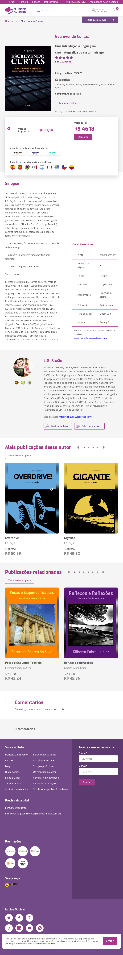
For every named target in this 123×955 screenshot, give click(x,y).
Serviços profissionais (44, 766)
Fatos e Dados (12, 777)
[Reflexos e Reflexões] (91, 623)
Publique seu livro (76, 1)
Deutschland (51, 1)
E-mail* (83, 766)
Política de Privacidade (44, 943)
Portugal (23, 1)
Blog (7, 766)
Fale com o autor (91, 426)
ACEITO (110, 941)
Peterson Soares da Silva (18, 667)
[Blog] (40, 928)
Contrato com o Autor (16, 789)
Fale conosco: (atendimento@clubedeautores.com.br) (33, 813)
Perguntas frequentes (16, 807)
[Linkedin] (19, 928)
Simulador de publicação (50, 789)
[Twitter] (9, 918)
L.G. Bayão (65, 61)
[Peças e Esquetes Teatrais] (32, 623)
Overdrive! (12, 538)
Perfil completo (59, 426)
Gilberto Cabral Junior (75, 667)
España (36, 1)
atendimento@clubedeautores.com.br (91, 338)
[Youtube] (29, 928)
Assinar (87, 782)
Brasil (12, 1)
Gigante (69, 538)
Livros (17, 21)
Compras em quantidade (46, 777)
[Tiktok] (9, 928)
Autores (9, 760)
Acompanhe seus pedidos (104, 1)
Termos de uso (13, 783)
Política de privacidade (44, 754)
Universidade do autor (44, 771)
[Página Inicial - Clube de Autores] (15, 10)
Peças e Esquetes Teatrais (23, 663)
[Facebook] (19, 918)
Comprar (83, 136)
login (24, 709)
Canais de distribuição (44, 783)
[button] (78, 447)
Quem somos (12, 771)
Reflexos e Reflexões (78, 663)
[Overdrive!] (32, 498)
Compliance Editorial (43, 760)
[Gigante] (91, 498)
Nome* (83, 753)
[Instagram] (29, 918)
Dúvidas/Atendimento (16, 754)
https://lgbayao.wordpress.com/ (75, 416)
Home (8, 21)
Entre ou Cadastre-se (101, 10)
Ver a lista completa (19, 455)
